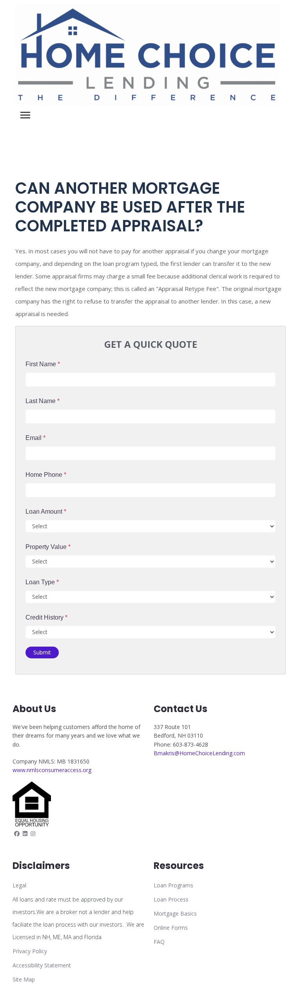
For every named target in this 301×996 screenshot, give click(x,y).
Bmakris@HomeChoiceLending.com (199, 753)
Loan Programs (173, 885)
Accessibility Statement (42, 965)
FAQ (159, 941)
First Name (42, 364)
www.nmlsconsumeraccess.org (52, 770)
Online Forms (171, 927)
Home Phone (45, 474)
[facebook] (17, 833)
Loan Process (171, 899)
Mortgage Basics (175, 913)
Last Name (42, 401)
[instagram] (33, 833)
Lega (19, 885)
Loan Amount (45, 511)
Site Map (24, 979)
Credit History (46, 617)
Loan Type (42, 582)
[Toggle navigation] (25, 115)
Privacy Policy (30, 951)
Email (35, 437)
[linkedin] (25, 833)
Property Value (48, 546)
